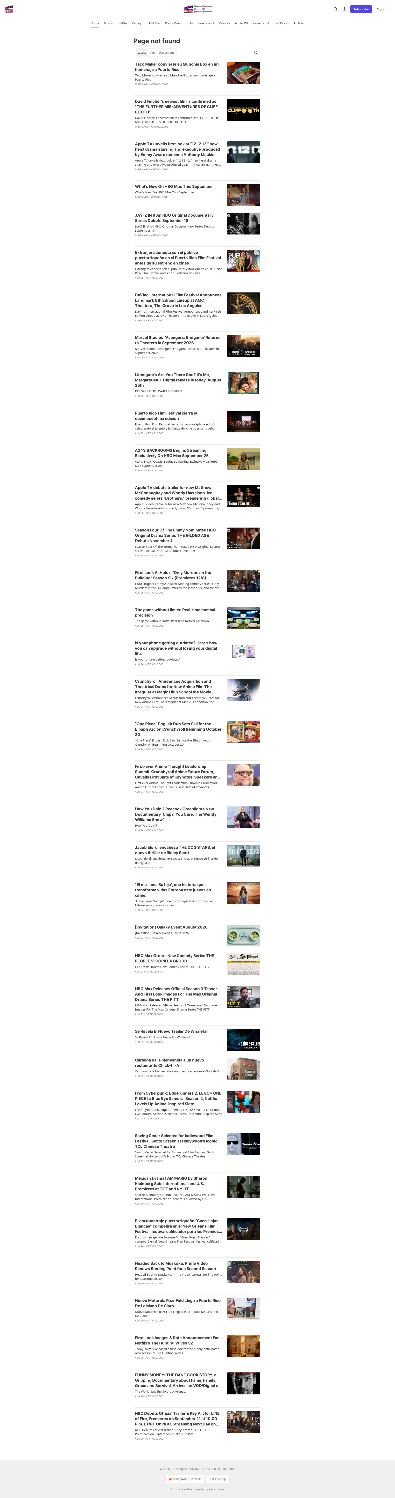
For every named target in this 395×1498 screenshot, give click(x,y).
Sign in (382, 9)
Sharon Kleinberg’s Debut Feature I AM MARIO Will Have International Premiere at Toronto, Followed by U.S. (175, 1197)
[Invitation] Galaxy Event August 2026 (171, 927)
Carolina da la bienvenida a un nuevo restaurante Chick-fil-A (169, 1063)
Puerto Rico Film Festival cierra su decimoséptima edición (167, 416)
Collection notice (223, 1469)
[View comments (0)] (165, 89)
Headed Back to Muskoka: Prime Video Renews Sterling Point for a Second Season (175, 1266)
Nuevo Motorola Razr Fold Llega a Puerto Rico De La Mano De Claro (178, 1303)
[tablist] (156, 53)
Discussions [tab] (166, 52)
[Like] (137, 89)
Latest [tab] (141, 52)
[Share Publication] (344, 9)
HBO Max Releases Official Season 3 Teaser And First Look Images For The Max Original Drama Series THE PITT (176, 994)
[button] (94, 23)
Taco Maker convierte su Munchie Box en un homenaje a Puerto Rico (177, 67)
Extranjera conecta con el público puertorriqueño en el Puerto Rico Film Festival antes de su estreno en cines (178, 258)
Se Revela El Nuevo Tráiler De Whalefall (171, 1031)
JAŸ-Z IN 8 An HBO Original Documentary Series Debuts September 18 (174, 218)
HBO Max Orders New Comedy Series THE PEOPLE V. (172, 967)
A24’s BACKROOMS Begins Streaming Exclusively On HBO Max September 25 (172, 453)
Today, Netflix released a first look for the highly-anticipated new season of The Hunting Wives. (177, 1351)
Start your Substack (187, 1479)
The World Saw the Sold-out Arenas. (160, 1391)
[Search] (335, 9)
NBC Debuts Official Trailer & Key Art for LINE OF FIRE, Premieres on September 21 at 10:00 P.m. (173, 1432)
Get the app (217, 1479)
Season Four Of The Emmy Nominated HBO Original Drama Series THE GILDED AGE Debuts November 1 (175, 535)
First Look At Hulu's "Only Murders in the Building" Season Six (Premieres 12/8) (173, 575)
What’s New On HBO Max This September (174, 186)
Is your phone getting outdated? (158, 659)
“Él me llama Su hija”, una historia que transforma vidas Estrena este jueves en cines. (173, 890)
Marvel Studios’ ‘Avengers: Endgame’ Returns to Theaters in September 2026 (178, 340)
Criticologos (159, 84)
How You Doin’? (146, 825)
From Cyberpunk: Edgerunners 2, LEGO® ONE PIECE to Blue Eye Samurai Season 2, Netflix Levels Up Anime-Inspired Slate (178, 1098)
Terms (205, 1469)
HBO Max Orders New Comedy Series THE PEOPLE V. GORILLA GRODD (174, 958)
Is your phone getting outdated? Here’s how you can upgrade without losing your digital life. (176, 648)
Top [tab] (152, 52)
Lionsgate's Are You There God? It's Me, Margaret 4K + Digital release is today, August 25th (178, 380)
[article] (197, 77)
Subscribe (361, 9)
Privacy (194, 1469)
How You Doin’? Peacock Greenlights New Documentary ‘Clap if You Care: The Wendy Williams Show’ (175, 814)
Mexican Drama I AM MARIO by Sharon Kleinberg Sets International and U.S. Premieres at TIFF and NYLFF (171, 1183)
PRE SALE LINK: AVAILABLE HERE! (158, 391)
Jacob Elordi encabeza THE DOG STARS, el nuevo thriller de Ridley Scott (175, 850)
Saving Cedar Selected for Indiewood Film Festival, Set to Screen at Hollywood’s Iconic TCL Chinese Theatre (176, 1141)
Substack (177, 1489)
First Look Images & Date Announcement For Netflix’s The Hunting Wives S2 (177, 1340)
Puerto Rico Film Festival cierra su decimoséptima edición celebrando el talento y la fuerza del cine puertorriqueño (175, 426)
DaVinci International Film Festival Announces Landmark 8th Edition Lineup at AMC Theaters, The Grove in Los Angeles (178, 300)
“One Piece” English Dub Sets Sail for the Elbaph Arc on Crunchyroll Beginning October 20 (178, 729)
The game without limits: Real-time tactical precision (175, 613)
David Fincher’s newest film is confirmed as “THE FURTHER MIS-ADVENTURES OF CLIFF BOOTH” (176, 106)
